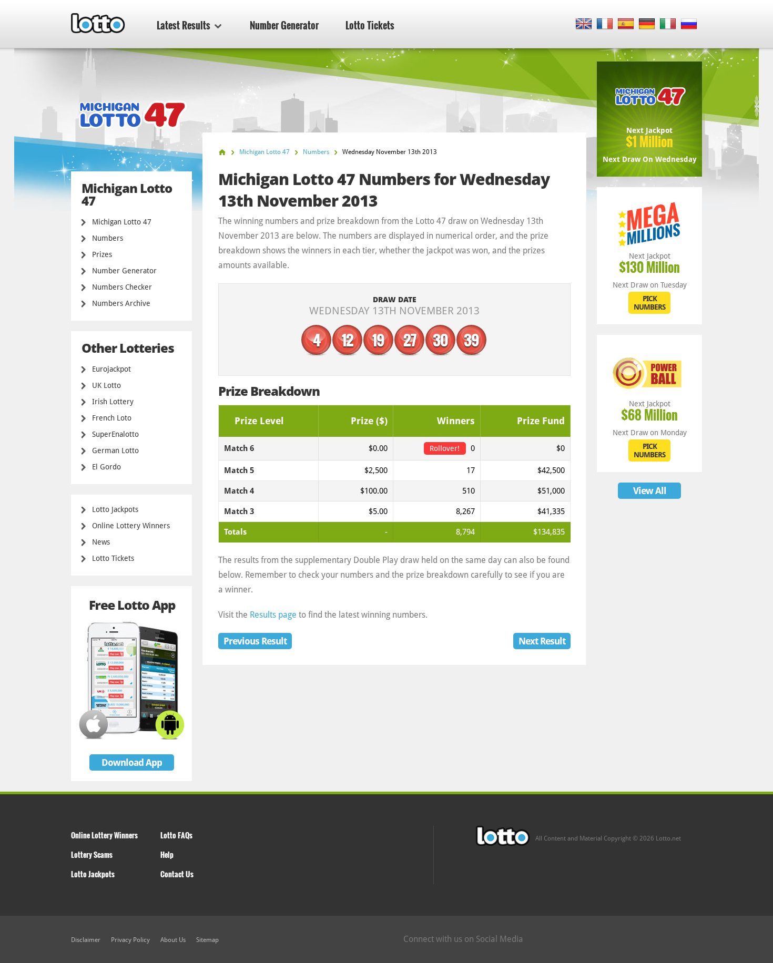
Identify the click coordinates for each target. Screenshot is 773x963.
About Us (173, 940)
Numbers (107, 238)
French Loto (111, 418)
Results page (273, 615)
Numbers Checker (122, 287)
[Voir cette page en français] (605, 24)
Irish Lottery (113, 401)
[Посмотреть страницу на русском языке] (689, 24)
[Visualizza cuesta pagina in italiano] (668, 24)
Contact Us (177, 873)
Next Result (541, 641)
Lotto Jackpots (115, 509)
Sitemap (207, 940)
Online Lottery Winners (131, 525)
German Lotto (115, 450)
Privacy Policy (130, 940)
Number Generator (284, 25)
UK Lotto (106, 385)
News (101, 542)
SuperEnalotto (115, 434)
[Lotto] (222, 152)
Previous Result (255, 641)
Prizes (102, 254)
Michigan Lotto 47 (121, 222)
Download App (131, 762)
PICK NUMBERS (649, 302)
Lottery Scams (92, 854)
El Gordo (106, 467)
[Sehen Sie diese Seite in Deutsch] (647, 24)
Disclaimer (85, 940)
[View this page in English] (584, 24)
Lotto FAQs (176, 835)
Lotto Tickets (369, 25)
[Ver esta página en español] (626, 24)
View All (649, 490)
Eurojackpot (111, 369)
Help (167, 854)
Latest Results (183, 25)
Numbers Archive (121, 303)
